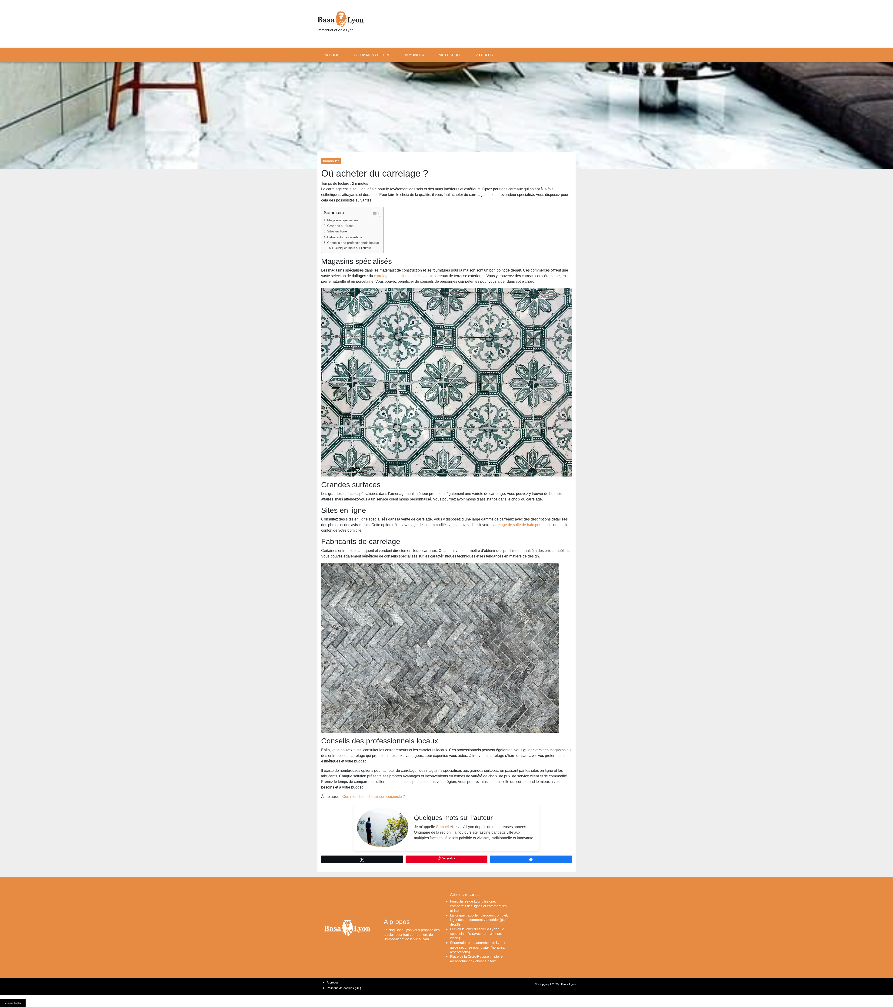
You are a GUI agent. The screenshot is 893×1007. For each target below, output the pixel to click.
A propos (333, 982)
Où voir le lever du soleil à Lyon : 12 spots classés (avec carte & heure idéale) (477, 933)
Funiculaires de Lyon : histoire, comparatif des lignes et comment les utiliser (478, 906)
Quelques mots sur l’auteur (353, 248)
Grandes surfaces (340, 226)
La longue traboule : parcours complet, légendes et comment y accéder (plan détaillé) (479, 919)
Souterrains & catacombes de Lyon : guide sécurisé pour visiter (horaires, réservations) (477, 947)
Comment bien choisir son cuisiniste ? (373, 797)
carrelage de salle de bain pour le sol (522, 525)
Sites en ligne (337, 231)
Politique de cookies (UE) (344, 988)
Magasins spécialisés (342, 220)
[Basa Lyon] (340, 19)
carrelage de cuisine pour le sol (400, 276)
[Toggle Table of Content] (373, 213)
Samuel (442, 827)
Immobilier (331, 161)
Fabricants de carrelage (344, 237)
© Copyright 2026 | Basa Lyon (555, 984)
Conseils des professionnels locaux (353, 243)
